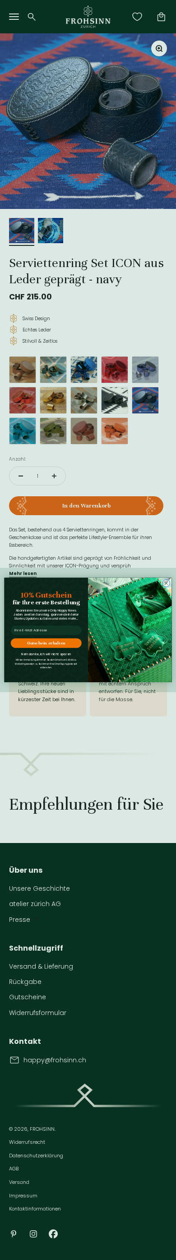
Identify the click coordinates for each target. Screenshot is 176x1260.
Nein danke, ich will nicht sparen (46, 654)
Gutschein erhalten (46, 643)
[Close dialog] (166, 583)
